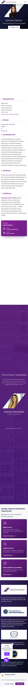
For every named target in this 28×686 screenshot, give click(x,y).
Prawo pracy (4, 112)
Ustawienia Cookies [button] (9, 683)
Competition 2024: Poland (8, 198)
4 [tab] (12, 428)
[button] (6, 660)
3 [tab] (10, 428)
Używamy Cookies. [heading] (10, 674)
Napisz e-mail (14, 27)
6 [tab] (15, 428)
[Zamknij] (12, 644)
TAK (7, 654)
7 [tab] (17, 428)
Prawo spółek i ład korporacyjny (9, 114)
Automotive (4, 131)
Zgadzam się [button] (20, 683)
